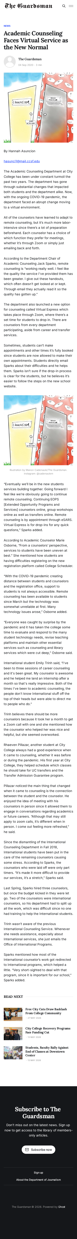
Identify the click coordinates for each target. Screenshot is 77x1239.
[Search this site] (64, 6)
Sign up (38, 1172)
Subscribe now (41, 1150)
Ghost (61, 1206)
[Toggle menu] (71, 6)
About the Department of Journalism (38, 1179)
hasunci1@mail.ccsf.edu (22, 161)
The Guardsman (30, 59)
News (7, 25)
